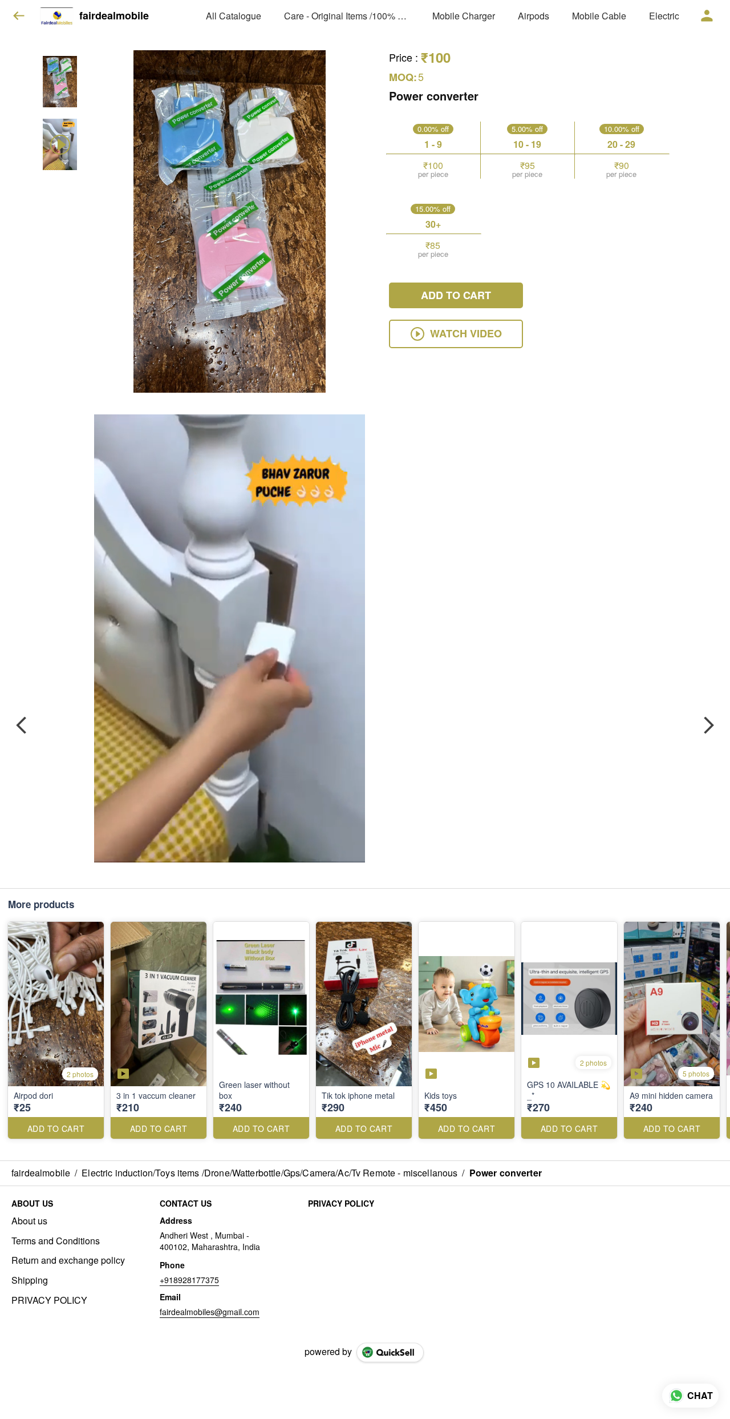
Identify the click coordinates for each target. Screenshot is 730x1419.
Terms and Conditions (55, 1241)
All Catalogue (233, 15)
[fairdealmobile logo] (57, 16)
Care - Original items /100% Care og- (346, 15)
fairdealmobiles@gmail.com (209, 1311)
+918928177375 (189, 1279)
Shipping (29, 1280)
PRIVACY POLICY (49, 1300)
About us (29, 1221)
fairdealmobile (114, 16)
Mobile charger (463, 15)
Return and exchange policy (68, 1260)
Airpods (533, 15)
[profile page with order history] (707, 16)
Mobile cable (599, 15)
